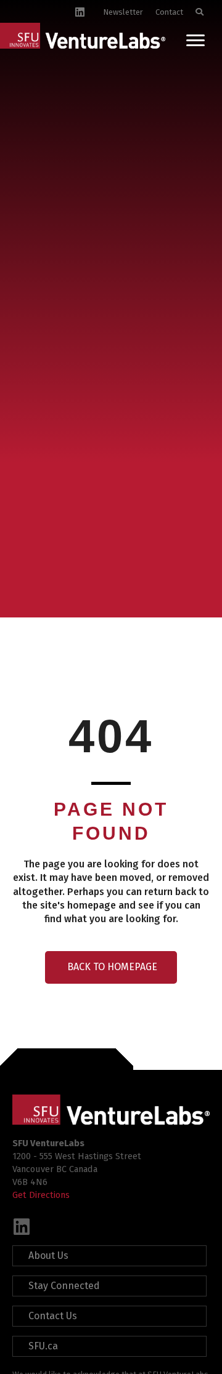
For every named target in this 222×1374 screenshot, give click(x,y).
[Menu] (195, 40)
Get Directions (41, 1194)
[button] (21, 1227)
